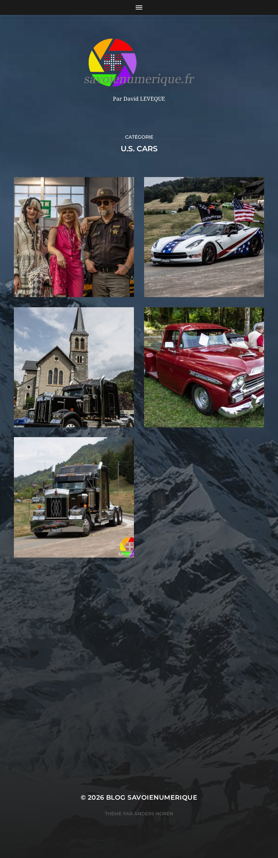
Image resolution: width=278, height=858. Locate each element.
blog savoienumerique (151, 797)
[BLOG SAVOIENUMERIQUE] (139, 62)
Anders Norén (153, 813)
